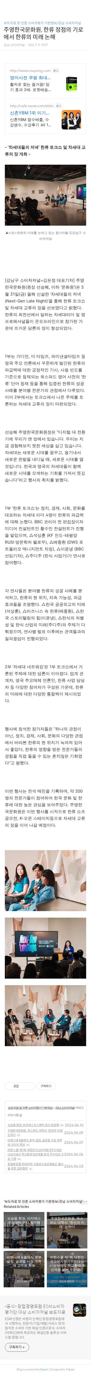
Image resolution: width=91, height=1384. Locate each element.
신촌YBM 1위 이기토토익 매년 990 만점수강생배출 (31, 113)
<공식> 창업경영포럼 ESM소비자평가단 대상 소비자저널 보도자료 (35, 1309)
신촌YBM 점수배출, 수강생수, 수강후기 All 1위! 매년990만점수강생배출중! (30, 122)
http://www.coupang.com (30, 70)
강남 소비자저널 (64, 1108)
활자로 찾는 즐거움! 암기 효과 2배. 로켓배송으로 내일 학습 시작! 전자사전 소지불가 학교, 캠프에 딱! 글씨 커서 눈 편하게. (31, 87)
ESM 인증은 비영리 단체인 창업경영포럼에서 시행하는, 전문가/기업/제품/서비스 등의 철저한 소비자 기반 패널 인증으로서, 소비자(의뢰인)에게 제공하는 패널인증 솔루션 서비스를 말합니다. (35, 1328)
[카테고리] (6, 5)
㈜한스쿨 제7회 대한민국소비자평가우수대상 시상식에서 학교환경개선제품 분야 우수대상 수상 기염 (36, 1154)
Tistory (70, 1369)
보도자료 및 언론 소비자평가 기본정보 (30, 1108)
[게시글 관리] (29, 1086)
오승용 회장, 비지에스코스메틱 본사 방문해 (33, 1125)
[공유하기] (23, 1086)
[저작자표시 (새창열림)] (58, 1086)
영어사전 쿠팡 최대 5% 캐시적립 (28, 78)
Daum (44, 1369)
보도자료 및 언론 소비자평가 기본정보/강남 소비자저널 (42, 23)
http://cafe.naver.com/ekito (31, 106)
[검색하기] (85, 5)
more (83, 1201)
